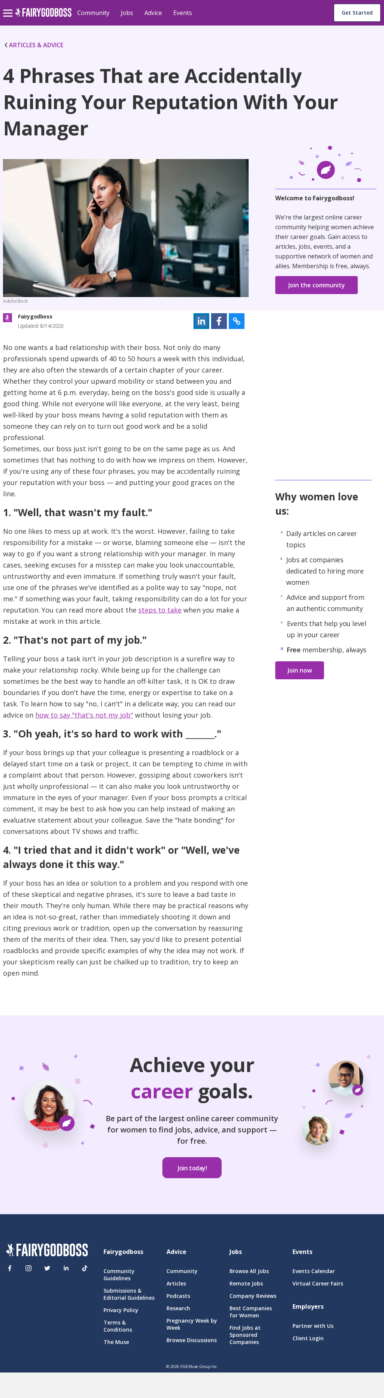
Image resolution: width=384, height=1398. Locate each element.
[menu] (9, 7)
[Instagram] (28, 1268)
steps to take (160, 609)
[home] (43, 17)
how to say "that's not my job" (84, 714)
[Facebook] (9, 1268)
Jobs (127, 13)
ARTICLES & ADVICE (36, 45)
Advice (153, 13)
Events (182, 13)
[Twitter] (47, 1268)
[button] (201, 321)
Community (93, 13)
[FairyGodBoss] (47, 1250)
